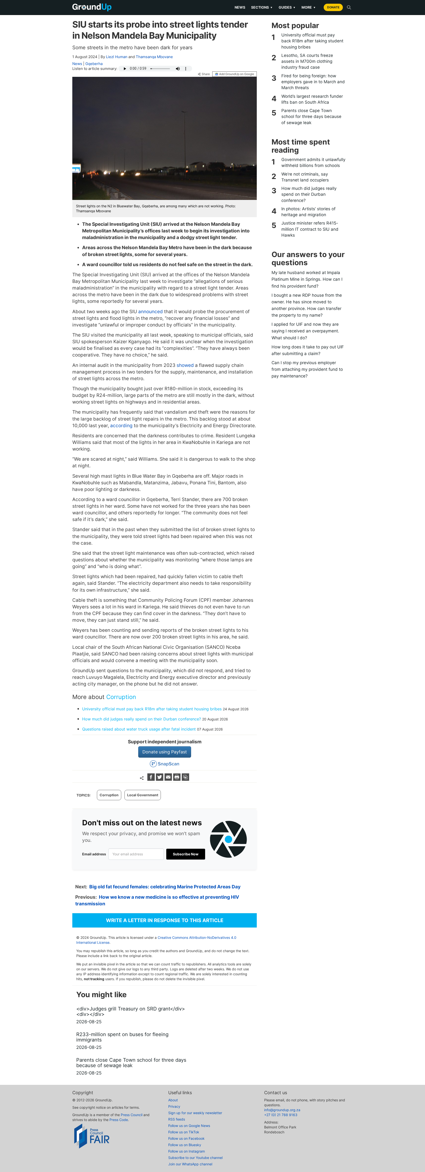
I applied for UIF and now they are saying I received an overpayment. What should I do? (305, 331)
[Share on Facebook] (151, 779)
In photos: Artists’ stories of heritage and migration (308, 211)
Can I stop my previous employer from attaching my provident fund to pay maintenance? (307, 369)
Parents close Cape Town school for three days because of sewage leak (311, 116)
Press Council (131, 1115)
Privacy (174, 1106)
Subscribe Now (185, 854)
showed (185, 365)
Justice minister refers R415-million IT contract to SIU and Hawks (309, 229)
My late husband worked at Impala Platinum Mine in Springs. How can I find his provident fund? (307, 279)
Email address (94, 854)
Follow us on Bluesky (184, 1145)
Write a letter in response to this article (164, 920)
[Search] (349, 7)
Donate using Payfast (164, 751)
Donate (333, 7)
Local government (142, 795)
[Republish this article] (185, 779)
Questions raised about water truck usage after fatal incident (139, 729)
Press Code (118, 1120)
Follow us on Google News (189, 1125)
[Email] (169, 779)
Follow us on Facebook (186, 1138)
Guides (287, 7)
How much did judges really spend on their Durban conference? (141, 718)
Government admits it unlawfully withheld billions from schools (313, 162)
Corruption (121, 696)
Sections (262, 7)
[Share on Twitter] (160, 779)
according (121, 425)
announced (150, 311)
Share (206, 74)
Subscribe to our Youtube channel (195, 1158)
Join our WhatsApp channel (190, 1164)
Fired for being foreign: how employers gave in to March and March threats (313, 81)
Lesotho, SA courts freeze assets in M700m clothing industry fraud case (307, 61)
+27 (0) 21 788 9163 (280, 1115)
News (240, 7)
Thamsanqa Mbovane (154, 56)
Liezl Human (116, 56)
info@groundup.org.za (282, 1110)
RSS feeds (176, 1119)
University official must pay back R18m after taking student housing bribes (152, 708)
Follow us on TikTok (183, 1132)
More (309, 7)
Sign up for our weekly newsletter (195, 1113)
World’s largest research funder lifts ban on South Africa (312, 99)
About (173, 1100)
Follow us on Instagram (186, 1151)
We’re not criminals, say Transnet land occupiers (305, 177)
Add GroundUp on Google (236, 74)
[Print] (177, 779)
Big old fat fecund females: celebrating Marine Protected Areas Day (165, 887)
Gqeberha (94, 63)
